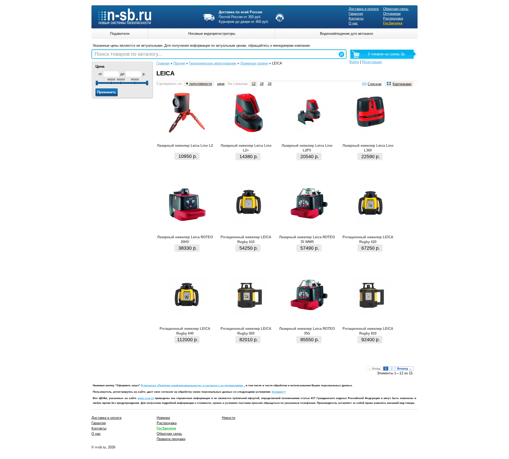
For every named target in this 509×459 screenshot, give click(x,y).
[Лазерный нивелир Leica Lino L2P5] (309, 131)
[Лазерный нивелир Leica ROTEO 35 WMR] (309, 223)
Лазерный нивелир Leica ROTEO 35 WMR (307, 239)
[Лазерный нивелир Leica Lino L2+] (248, 131)
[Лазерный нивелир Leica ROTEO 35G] (309, 315)
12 (254, 84)
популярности (200, 84)
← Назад (374, 368)
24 (269, 84)
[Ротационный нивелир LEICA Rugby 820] (248, 315)
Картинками (402, 84)
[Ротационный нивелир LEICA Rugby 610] (248, 223)
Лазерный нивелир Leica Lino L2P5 (307, 148)
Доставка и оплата (364, 9)
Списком (374, 84)
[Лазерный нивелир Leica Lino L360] (370, 131)
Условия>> (279, 391)
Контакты (356, 18)
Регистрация (372, 62)
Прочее (179, 63)
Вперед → (404, 368)
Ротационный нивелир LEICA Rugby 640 (185, 331)
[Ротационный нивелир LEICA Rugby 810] (370, 315)
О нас (353, 23)
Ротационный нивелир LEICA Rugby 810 (368, 331)
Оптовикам (392, 14)
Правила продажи (171, 439)
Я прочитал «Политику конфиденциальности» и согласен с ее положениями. (192, 385)
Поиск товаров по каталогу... (128, 54)
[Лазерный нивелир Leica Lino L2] (187, 131)
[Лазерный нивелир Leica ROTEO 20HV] (187, 223)
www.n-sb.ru (146, 398)
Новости (228, 418)
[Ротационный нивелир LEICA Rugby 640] (187, 315)
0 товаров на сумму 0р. (387, 54)
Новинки (163, 418)
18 (262, 84)
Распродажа (393, 18)
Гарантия (356, 14)
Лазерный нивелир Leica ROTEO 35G (307, 331)
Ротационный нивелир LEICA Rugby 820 (246, 331)
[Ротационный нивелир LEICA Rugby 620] (370, 223)
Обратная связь (396, 9)
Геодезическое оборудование (212, 63)
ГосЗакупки (392, 23)
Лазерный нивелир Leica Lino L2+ (246, 148)
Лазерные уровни (254, 63)
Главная (162, 63)
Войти (354, 62)
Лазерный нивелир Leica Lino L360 (368, 148)
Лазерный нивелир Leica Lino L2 (185, 146)
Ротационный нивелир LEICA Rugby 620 (368, 239)
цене (221, 84)
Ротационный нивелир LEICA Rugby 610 (246, 239)
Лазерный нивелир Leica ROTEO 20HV (185, 239)
